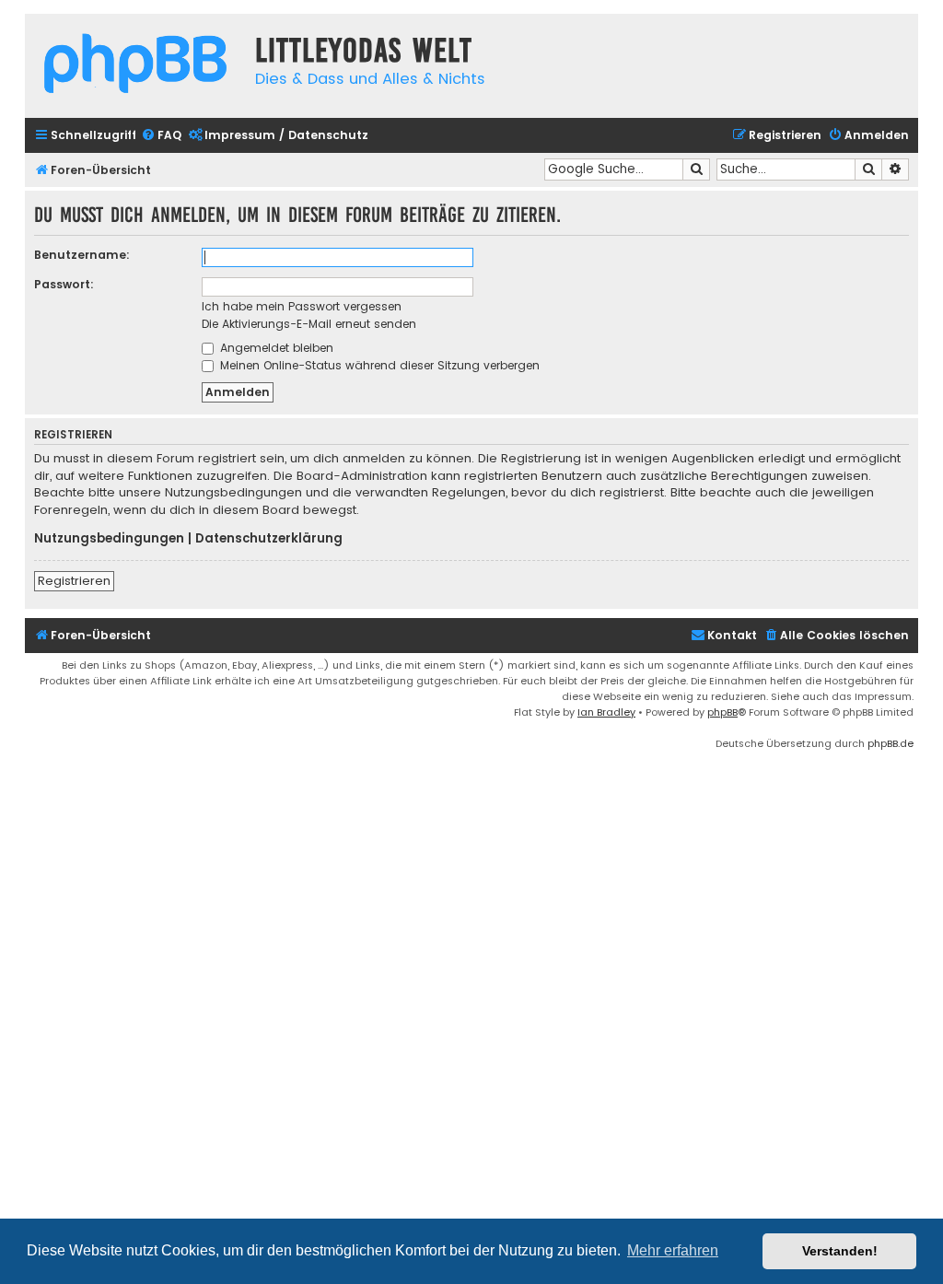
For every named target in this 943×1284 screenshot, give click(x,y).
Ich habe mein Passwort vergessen (302, 306)
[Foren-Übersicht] (135, 65)
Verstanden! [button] (840, 1250)
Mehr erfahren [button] (672, 1250)
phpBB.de (890, 743)
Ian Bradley (606, 712)
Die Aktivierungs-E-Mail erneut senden (309, 324)
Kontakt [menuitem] (732, 635)
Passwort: (64, 284)
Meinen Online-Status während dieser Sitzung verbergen (378, 365)
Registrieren (74, 580)
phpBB (722, 712)
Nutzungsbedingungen (109, 539)
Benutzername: (82, 255)
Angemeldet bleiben (274, 348)
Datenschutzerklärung (269, 539)
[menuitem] (161, 135)
